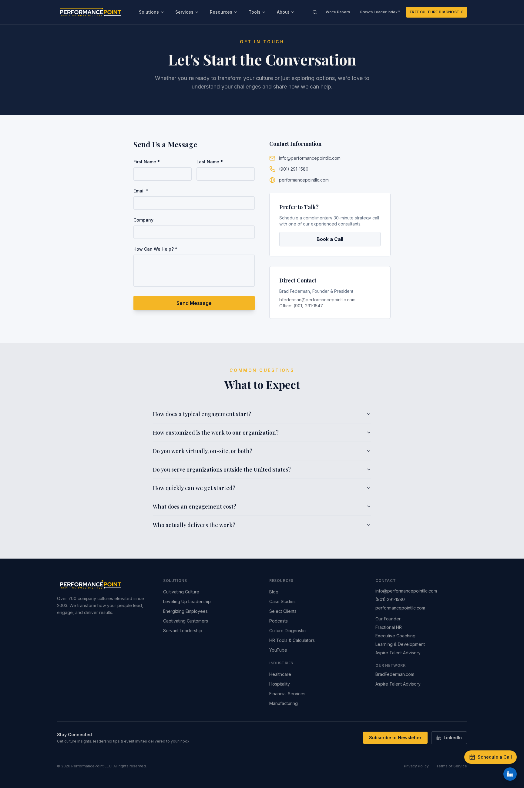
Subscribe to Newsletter (395, 737)
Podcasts (278, 620)
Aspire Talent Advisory (398, 652)
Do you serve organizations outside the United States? (222, 469)
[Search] (315, 12)
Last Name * (209, 161)
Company (143, 219)
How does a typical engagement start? (202, 414)
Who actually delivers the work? (194, 525)
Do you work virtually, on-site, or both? (202, 451)
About (283, 12)
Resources (221, 12)
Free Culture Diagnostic (436, 12)
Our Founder (388, 618)
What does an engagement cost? (194, 506)
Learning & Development (400, 644)
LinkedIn (453, 737)
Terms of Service (451, 766)
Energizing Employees (185, 611)
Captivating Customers (185, 620)
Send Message (194, 303)
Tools (254, 12)
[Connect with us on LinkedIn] (510, 774)
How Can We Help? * (155, 249)
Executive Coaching (395, 635)
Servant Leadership (182, 630)
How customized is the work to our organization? (216, 432)
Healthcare (280, 674)
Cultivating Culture (181, 591)
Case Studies (282, 601)
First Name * (146, 161)
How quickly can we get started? (194, 488)
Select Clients (283, 611)
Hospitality (279, 683)
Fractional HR (388, 627)
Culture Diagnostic (287, 630)
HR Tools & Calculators (292, 640)
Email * (140, 190)
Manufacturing (283, 703)
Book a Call (330, 239)
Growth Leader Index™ (380, 12)
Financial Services (287, 693)
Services (184, 12)
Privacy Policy (416, 766)
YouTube (278, 650)
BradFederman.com (394, 674)
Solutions (149, 12)
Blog (273, 591)
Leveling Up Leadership (187, 601)
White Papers (338, 12)
